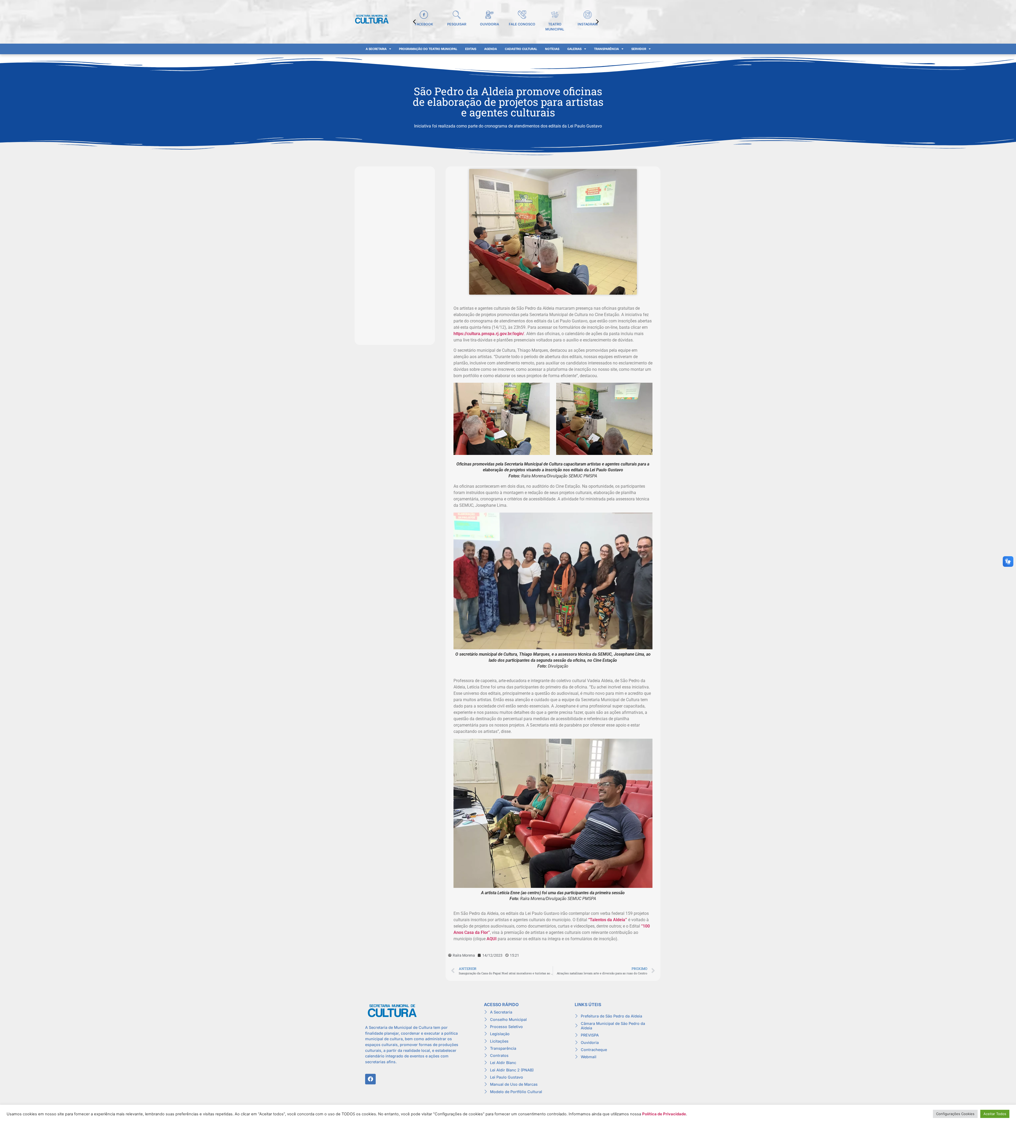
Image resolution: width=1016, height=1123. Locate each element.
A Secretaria (376, 49)
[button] (597, 21)
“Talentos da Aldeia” (607, 919)
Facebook (424, 24)
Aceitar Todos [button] (994, 1114)
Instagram (588, 24)
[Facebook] (370, 1079)
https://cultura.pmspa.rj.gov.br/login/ (488, 333)
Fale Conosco (522, 24)
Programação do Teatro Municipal (428, 49)
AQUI (492, 938)
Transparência (606, 49)
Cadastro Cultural (521, 49)
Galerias (574, 49)
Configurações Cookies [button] (955, 1114)
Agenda (490, 49)
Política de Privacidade (664, 1114)
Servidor (638, 49)
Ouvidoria (489, 24)
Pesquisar (456, 24)
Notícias (552, 49)
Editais (470, 49)
